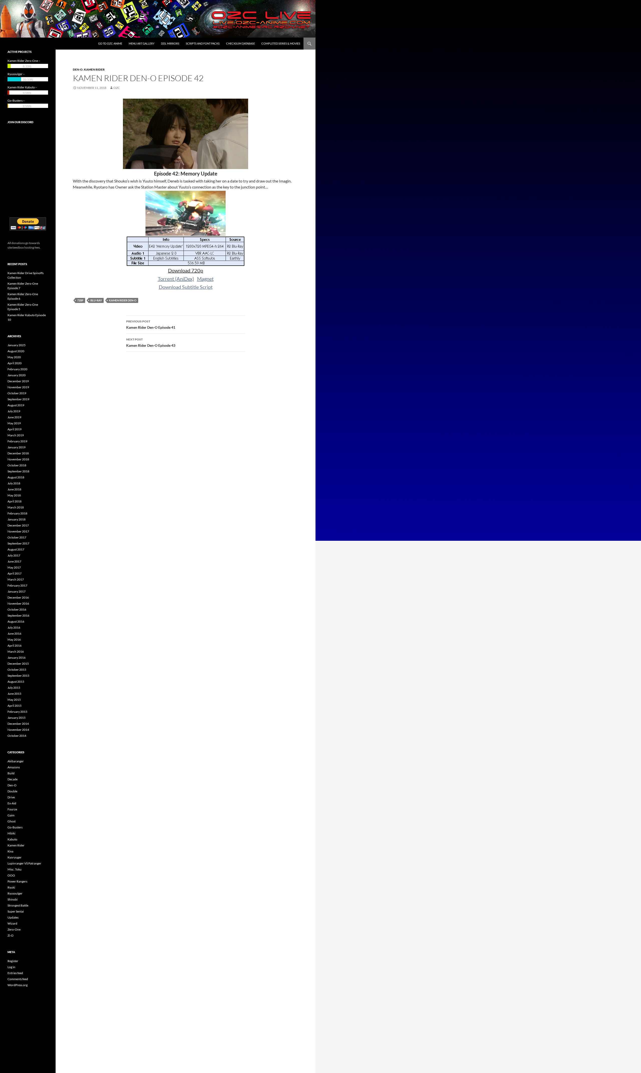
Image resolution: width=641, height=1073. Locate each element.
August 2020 (16, 351)
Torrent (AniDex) (176, 279)
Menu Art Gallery (141, 43)
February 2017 (17, 585)
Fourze (12, 809)
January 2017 (17, 591)
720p (80, 300)
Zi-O (11, 935)
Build (11, 773)
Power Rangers (17, 881)
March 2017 (16, 579)
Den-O (78, 69)
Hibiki (11, 833)
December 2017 (18, 525)
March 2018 (16, 507)
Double (12, 791)
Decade (13, 779)
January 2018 (17, 519)
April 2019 (15, 429)
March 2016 (16, 651)
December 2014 (18, 724)
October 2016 (17, 609)
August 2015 (16, 681)
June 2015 (14, 693)
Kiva (10, 851)
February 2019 (17, 441)
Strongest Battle (18, 905)
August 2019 (16, 405)
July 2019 (14, 411)
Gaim (11, 815)
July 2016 (14, 627)
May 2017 (14, 567)
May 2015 (14, 699)
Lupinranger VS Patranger (24, 863)
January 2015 (17, 718)
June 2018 (14, 489)
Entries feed (15, 973)
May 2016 (14, 639)
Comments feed (18, 979)
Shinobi (13, 899)
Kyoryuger (15, 857)
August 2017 (16, 549)
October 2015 (17, 669)
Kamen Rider (94, 69)
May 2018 (14, 495)
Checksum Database (240, 43)
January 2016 (17, 657)
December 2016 (18, 597)
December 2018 (18, 453)
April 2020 (15, 363)
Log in (11, 967)
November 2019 (18, 387)
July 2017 (14, 555)
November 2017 (18, 531)
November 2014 (18, 730)
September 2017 (18, 543)
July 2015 (14, 687)
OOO (11, 875)
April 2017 (15, 573)
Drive (11, 797)
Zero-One (14, 929)
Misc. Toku (15, 869)
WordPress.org (18, 985)
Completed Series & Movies (280, 43)
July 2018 (14, 483)
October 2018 (17, 465)
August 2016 (16, 621)
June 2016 (14, 633)
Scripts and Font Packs (203, 43)
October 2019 (17, 393)
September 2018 (18, 471)
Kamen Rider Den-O (122, 300)
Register (13, 961)
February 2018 (17, 513)
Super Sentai (16, 911)
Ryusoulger (15, 893)
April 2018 (15, 501)
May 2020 (14, 357)
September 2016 (18, 615)
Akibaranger (16, 761)
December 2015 (18, 663)
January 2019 (17, 447)
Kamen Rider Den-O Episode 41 (150, 324)
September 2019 (18, 399)
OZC (116, 88)
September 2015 (18, 675)
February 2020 (17, 369)
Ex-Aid (12, 803)
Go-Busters (15, 827)
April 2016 (15, 645)
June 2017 (14, 561)
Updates (13, 917)
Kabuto (12, 839)
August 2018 (16, 477)
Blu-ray (96, 300)
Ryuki (11, 887)
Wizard (12, 923)
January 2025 (17, 345)
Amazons (14, 767)
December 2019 (18, 381)
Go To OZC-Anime (110, 43)
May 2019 (14, 423)
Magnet (205, 279)
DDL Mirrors (170, 43)
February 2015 (17, 711)
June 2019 (14, 417)
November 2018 (18, 459)
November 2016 (18, 603)
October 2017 (17, 537)
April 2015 (15, 705)
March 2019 (16, 435)
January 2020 (17, 375)
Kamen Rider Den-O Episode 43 (150, 342)
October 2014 (17, 736)
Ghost (12, 821)
